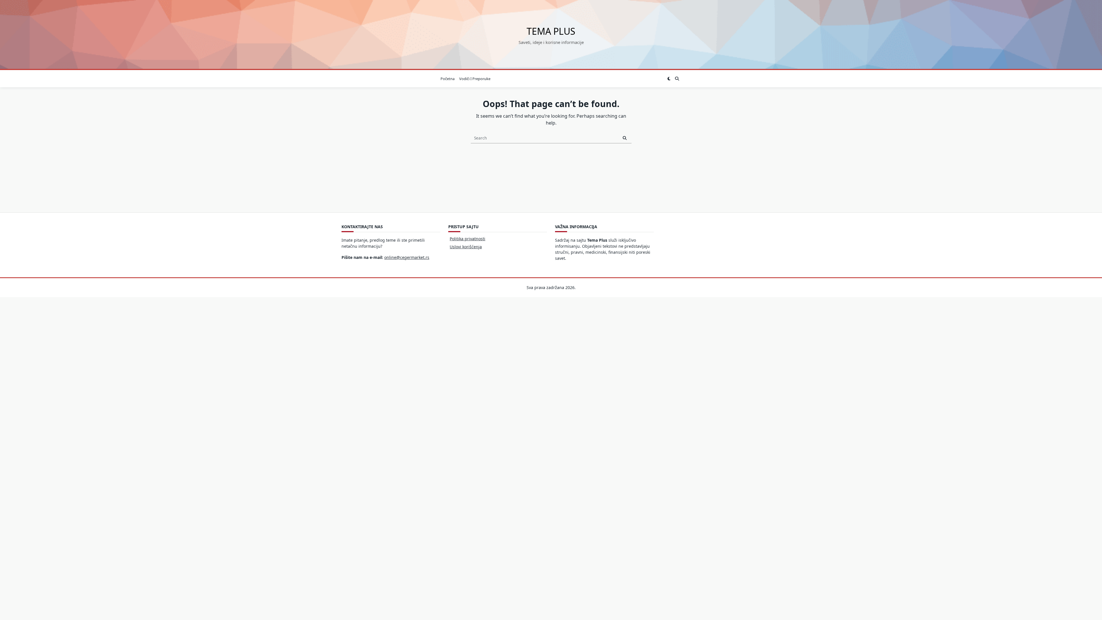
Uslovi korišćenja (466, 246)
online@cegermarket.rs (406, 257)
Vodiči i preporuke (474, 78)
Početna (448, 78)
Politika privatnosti (467, 238)
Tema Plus (551, 31)
